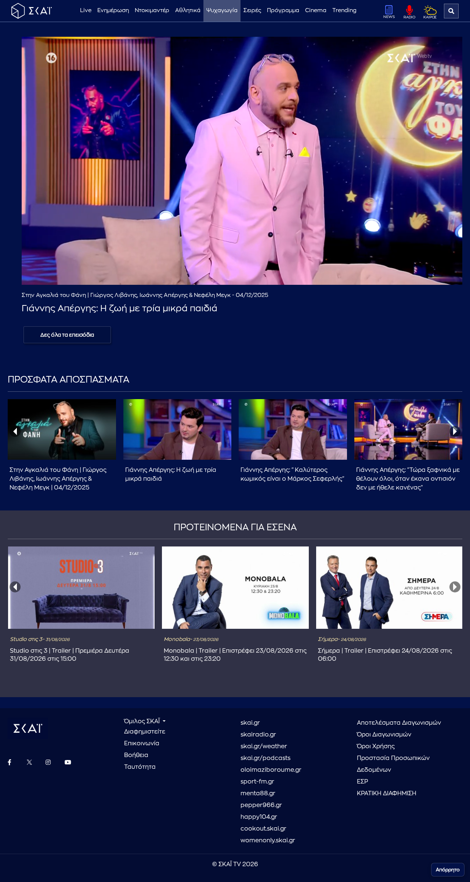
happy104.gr (259, 817)
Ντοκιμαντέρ (152, 10)
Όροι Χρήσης (376, 746)
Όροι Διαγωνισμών (384, 735)
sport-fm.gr (257, 782)
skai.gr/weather (264, 746)
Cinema (315, 10)
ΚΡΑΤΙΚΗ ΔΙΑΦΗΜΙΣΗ (386, 793)
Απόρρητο (448, 869)
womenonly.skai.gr (268, 840)
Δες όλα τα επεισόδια (67, 334)
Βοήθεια (136, 755)
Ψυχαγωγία (222, 10)
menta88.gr (258, 793)
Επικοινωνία (141, 743)
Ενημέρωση (113, 10)
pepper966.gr (261, 805)
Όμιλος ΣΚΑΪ (142, 721)
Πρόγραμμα (283, 10)
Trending (344, 10)
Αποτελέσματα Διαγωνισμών (399, 723)
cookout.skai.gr (263, 829)
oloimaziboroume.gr (271, 770)
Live (85, 10)
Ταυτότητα (140, 767)
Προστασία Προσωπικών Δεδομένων (393, 764)
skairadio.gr (258, 735)
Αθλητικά (187, 10)
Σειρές (252, 10)
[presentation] (15, 431)
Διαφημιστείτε (144, 732)
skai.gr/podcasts (265, 758)
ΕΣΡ (362, 782)
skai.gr (250, 723)
